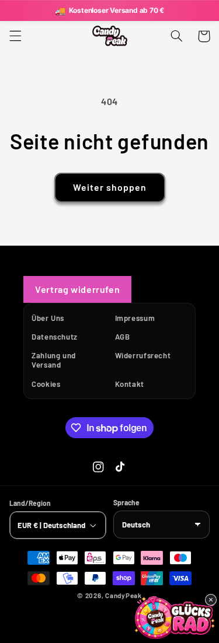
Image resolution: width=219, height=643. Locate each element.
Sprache (126, 502)
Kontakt (129, 384)
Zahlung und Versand (54, 360)
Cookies (46, 384)
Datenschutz (55, 336)
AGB (122, 336)
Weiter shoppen (109, 187)
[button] (15, 36)
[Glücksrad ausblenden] (211, 600)
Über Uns (48, 318)
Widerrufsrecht (143, 355)
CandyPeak (123, 595)
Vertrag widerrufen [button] (77, 289)
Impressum (135, 318)
